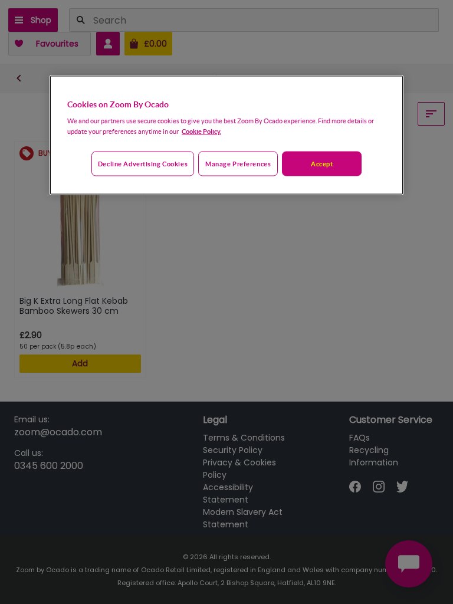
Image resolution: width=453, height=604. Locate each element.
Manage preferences (238, 164)
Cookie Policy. (201, 131)
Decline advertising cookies (143, 164)
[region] (226, 135)
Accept (322, 164)
